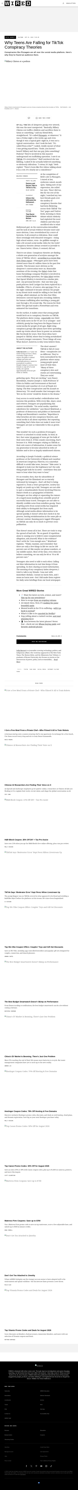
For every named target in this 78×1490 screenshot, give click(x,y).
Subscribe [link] (7, 1391)
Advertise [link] (7, 1447)
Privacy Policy (43, 1456)
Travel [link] (6, 1404)
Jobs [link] (6, 1456)
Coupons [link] (42, 1435)
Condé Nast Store (44, 1447)
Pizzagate (43, 135)
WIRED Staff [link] (8, 1418)
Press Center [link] (8, 1460)
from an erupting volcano (45, 600)
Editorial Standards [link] (45, 1395)
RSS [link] (41, 1404)
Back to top (56, 636)
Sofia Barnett (10, 37)
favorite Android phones (31, 627)
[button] (2, 3)
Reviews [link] (7, 1430)
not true (49, 287)
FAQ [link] (6, 1409)
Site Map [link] (42, 1409)
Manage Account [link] (9, 1451)
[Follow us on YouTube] (41, 1466)
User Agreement (44, 1451)
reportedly (46, 318)
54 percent (34, 437)
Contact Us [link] (7, 1413)
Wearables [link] (43, 1430)
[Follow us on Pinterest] (36, 1466)
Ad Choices (23, 1474)
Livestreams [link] (8, 1400)
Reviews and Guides (11, 1425)
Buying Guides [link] (8, 1435)
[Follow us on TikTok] (51, 1466)
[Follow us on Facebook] (26, 1466)
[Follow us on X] (31, 1466)
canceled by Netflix (46, 613)
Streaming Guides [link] (9, 1439)
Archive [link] (42, 1400)
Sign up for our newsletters (33, 597)
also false (49, 276)
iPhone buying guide (48, 624)
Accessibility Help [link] (44, 1413)
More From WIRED (10, 1386)
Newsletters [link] (8, 1395)
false (44, 271)
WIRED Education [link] (44, 1391)
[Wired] (18, 3)
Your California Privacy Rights (48, 1460)
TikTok (19, 159)
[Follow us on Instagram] (46, 1466)
